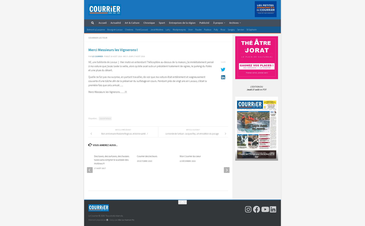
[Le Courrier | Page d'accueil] (104, 9)
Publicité (204, 22)
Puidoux (207, 29)
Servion (240, 29)
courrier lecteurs (105, 118)
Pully (216, 29)
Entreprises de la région (182, 22)
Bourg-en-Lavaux (114, 29)
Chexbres (129, 29)
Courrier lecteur (97, 37)
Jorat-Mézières (156, 29)
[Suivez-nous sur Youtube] (264, 209)
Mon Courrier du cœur (190, 156)
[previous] (90, 170)
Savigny (231, 29)
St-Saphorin (252, 29)
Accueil (103, 22)
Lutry (168, 29)
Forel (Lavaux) (142, 29)
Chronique (149, 22)
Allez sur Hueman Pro (126, 220)
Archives (234, 22)
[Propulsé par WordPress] (107, 220)
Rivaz (223, 29)
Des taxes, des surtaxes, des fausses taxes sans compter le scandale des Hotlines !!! (111, 160)
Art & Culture (132, 22)
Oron (190, 29)
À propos (218, 22)
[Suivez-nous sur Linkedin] (273, 209)
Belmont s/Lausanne (96, 29)
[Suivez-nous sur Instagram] (248, 209)
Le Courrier (97, 56)
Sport (162, 22)
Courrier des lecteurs (147, 156)
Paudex (198, 29)
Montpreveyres (179, 29)
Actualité (116, 22)
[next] (227, 170)
